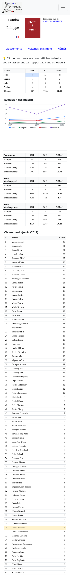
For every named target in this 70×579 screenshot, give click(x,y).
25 (32, 185)
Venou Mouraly (18, 242)
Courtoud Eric (17, 458)
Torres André (17, 356)
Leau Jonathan (17, 254)
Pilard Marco (17, 564)
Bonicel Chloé (17, 401)
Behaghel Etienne (19, 430)
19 (45, 189)
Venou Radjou (17, 283)
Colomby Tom (17, 372)
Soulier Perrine (18, 572)
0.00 (32, 198)
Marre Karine (17, 389)
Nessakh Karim (18, 262)
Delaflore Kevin (18, 474)
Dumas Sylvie (17, 299)
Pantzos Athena (18, 552)
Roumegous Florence (20, 279)
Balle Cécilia (17, 421)
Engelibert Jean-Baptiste (21, 487)
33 (32, 159)
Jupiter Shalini (17, 515)
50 (45, 185)
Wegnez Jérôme (18, 360)
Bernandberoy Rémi (20, 434)
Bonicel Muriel (18, 332)
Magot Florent (17, 303)
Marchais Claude (18, 274)
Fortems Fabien (18, 499)
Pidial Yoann (17, 315)
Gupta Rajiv (16, 503)
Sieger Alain (17, 246)
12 (45, 75)
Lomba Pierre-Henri (20, 532)
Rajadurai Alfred (18, 258)
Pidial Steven (17, 311)
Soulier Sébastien (19, 352)
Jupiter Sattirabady (19, 385)
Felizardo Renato (18, 495)
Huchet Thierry (18, 348)
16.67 (32, 91)
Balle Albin (16, 417)
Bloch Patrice (17, 397)
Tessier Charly (17, 409)
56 (45, 159)
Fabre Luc (16, 344)
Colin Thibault (17, 454)
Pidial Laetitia (17, 556)
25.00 (32, 193)
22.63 (45, 224)
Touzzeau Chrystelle (20, 413)
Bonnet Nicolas (18, 438)
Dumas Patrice (17, 295)
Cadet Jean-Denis (19, 442)
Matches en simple (40, 49)
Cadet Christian (18, 405)
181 (45, 215)
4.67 (45, 167)
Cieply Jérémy (17, 291)
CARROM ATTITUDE (52, 21)
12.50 (45, 193)
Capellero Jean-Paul (20, 450)
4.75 (45, 198)
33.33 (45, 91)
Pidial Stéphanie (18, 560)
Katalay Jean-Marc (19, 519)
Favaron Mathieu (18, 491)
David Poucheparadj (20, 376)
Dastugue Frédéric (19, 466)
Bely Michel (17, 327)
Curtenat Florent (18, 462)
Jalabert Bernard (18, 511)
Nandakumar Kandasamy (22, 544)
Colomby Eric (17, 368)
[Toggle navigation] (63, 7)
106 (32, 163)
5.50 (32, 167)
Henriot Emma (17, 507)
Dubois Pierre (17, 340)
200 (45, 163)
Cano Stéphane (18, 270)
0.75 (45, 220)
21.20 (32, 224)
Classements (14, 49)
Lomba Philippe (18, 527)
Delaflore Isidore (18, 470)
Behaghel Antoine (19, 364)
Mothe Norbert (18, 307)
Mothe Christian (18, 540)
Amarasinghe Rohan (20, 323)
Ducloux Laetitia (18, 478)
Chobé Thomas (18, 336)
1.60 (32, 220)
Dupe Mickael (17, 381)
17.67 (32, 172)
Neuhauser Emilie (19, 548)
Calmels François (19, 446)
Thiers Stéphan (18, 319)
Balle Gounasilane (19, 425)
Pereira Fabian (17, 287)
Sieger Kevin (17, 250)
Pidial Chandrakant (19, 393)
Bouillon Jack (17, 266)
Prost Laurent (17, 568)
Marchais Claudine (19, 536)
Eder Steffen (17, 483)
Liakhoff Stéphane (19, 523)
